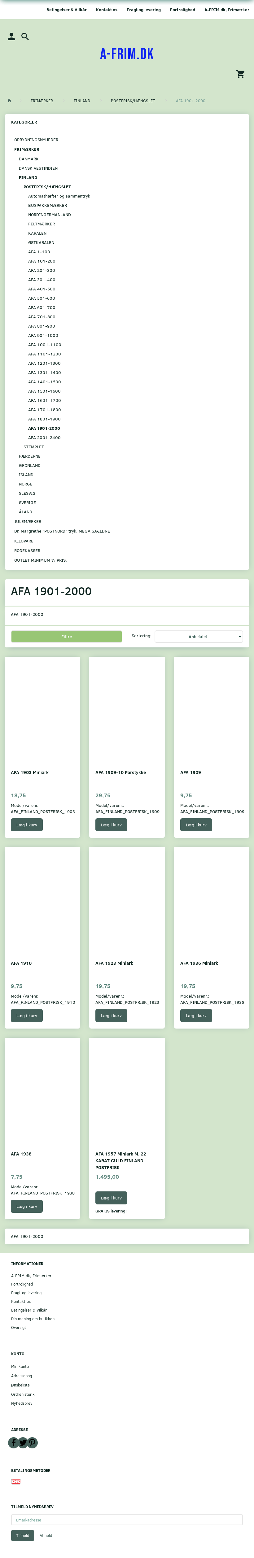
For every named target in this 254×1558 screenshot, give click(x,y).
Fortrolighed (182, 9)
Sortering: (141, 635)
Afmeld (46, 1535)
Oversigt (18, 1327)
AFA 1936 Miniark (199, 963)
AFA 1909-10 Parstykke (120, 772)
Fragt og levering (144, 9)
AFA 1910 (21, 963)
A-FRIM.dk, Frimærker (226, 9)
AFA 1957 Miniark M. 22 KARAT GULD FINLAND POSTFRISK (120, 1160)
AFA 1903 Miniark (30, 772)
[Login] (11, 36)
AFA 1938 (21, 1153)
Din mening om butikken (33, 1318)
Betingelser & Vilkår (66, 9)
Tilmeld (22, 1535)
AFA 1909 (190, 772)
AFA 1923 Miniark (114, 963)
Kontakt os (106, 9)
